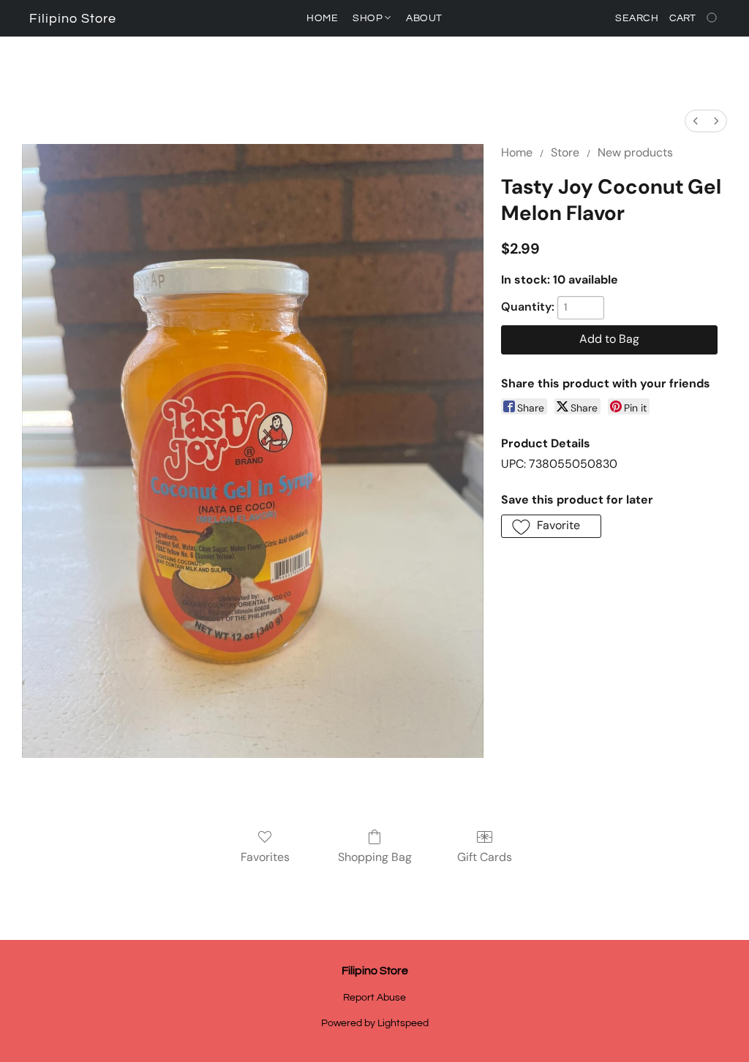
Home (322, 18)
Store (565, 152)
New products (635, 152)
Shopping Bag (375, 857)
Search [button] (636, 18)
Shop (369, 18)
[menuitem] (695, 121)
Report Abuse (374, 998)
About (424, 18)
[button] (72, 19)
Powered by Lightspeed (375, 1023)
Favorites (265, 857)
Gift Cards (484, 857)
